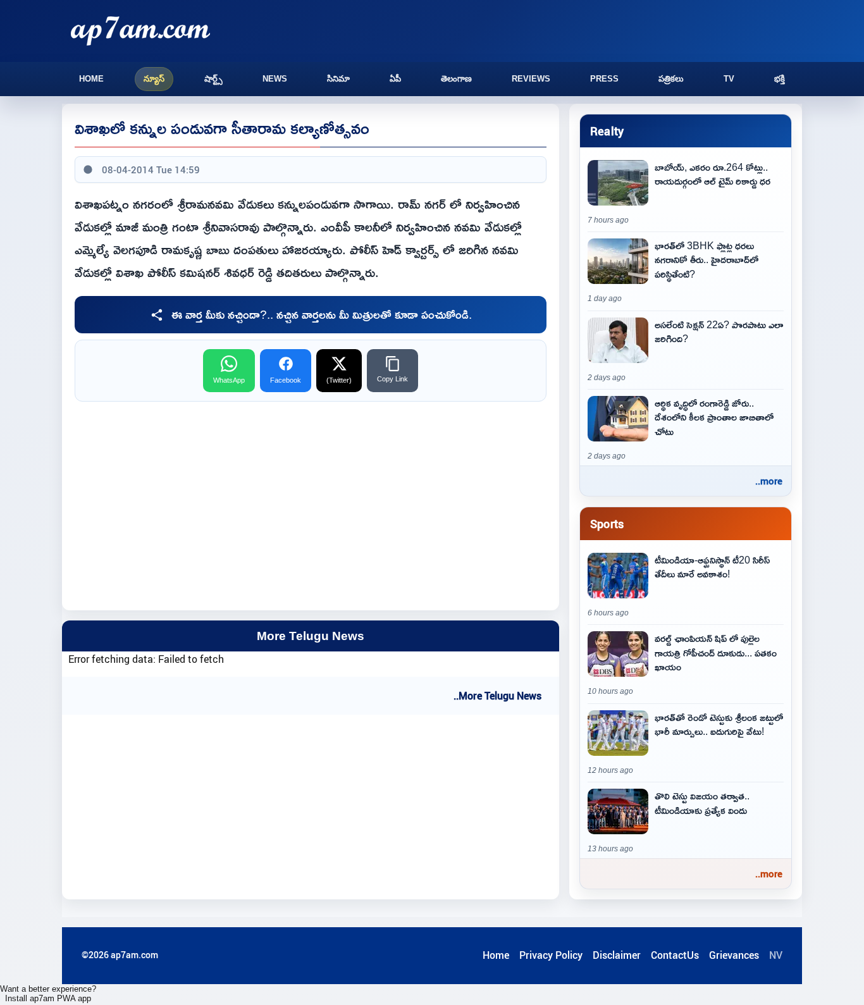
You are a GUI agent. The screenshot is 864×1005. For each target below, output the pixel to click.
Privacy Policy (551, 955)
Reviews (531, 78)
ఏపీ (395, 78)
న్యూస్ (154, 78)
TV (729, 78)
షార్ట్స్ (213, 78)
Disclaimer (617, 955)
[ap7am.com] (140, 30)
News (274, 78)
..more (768, 480)
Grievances (734, 955)
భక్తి (779, 78)
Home (91, 78)
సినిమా (338, 78)
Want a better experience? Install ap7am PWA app (48, 993)
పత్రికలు (671, 78)
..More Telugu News (497, 696)
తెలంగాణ (456, 78)
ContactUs (675, 955)
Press (604, 78)
